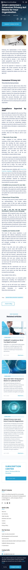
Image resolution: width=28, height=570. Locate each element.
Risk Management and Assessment (10, 536)
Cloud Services (5, 538)
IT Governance (5, 545)
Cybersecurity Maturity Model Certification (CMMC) (14, 541)
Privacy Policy (5, 525)
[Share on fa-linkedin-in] (25, 19)
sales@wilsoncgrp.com (9, 554)
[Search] (23, 2)
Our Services (5, 514)
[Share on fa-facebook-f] (17, 19)
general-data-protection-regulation (14, 297)
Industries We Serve (6, 518)
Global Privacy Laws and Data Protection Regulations (13, 420)
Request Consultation (12, 24)
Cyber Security (5, 516)
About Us (4, 511)
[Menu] (26, 2)
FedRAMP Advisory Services (8, 543)
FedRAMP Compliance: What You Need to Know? (13, 341)
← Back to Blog (8, 304)
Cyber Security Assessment (8, 534)
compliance (7, 337)
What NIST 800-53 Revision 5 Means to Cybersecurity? (14, 380)
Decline (5, 566)
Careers (3, 520)
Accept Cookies (15, 567)
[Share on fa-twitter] (21, 19)
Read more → (21, 355)
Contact (3, 523)
